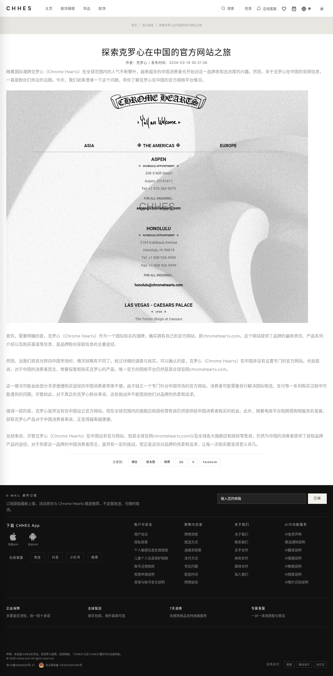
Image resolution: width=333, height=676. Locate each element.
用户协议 (141, 534)
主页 (48, 8)
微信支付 (304, 664)
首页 (134, 25)
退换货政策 (192, 550)
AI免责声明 (293, 534)
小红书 (75, 557)
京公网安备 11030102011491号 (64, 665)
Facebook (210, 462)
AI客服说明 (293, 558)
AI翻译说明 (293, 550)
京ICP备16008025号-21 (20, 665)
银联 (289, 664)
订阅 (317, 498)
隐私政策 (141, 542)
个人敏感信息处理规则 (151, 550)
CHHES (19, 8)
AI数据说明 (293, 566)
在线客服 (16, 558)
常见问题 (191, 566)
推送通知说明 (295, 542)
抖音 (55, 557)
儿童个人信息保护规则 (151, 558)
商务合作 (241, 558)
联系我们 (241, 542)
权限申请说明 (144, 574)
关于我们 (241, 534)
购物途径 (191, 582)
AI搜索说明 (293, 574)
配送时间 (191, 574)
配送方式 (191, 542)
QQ (181, 462)
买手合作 (241, 550)
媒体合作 (241, 566)
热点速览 (148, 25)
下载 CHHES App (23, 525)
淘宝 (37, 557)
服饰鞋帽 (68, 8)
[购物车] (294, 9)
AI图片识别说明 (296, 582)
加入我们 (241, 574)
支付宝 (320, 664)
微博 (167, 462)
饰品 (86, 8)
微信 (135, 462)
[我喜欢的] (284, 9)
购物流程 (191, 534)
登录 (248, 8)
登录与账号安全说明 (149, 582)
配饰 (102, 8)
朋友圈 (150, 462)
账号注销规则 (144, 566)
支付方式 (191, 558)
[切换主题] (322, 9)
